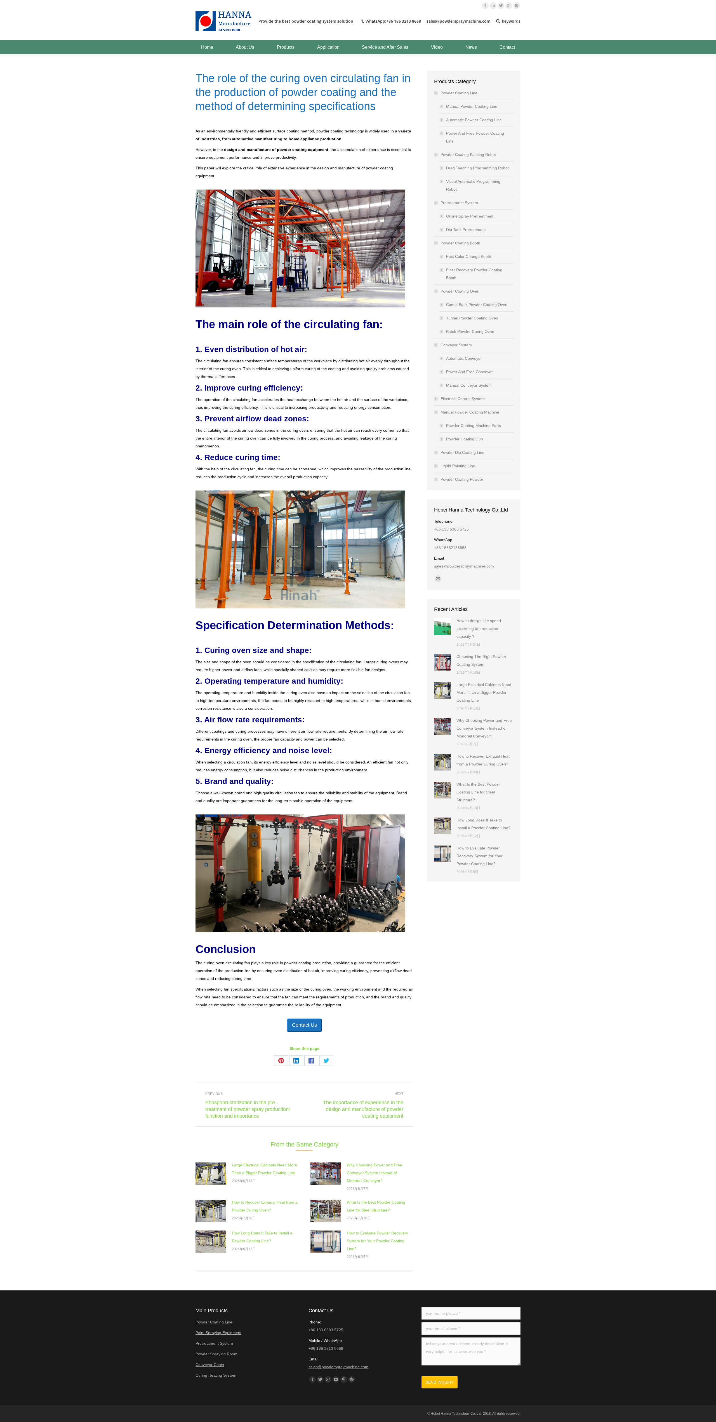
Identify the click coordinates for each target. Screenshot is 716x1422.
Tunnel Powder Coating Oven (472, 318)
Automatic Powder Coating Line (474, 120)
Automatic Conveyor (464, 358)
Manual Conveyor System (469, 385)
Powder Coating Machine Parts (473, 425)
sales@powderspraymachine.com (338, 1367)
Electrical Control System (463, 398)
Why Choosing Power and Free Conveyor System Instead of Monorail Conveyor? (374, 1173)
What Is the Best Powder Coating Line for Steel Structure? (376, 1206)
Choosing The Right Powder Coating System (481, 660)
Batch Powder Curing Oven (470, 331)
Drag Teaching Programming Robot (477, 168)
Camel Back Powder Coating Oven (476, 304)
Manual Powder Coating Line (471, 106)
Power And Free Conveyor (469, 372)
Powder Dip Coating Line (462, 452)
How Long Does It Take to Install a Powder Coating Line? (262, 1237)
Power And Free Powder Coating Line (475, 137)
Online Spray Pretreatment (469, 216)
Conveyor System (456, 345)
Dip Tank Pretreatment (466, 229)
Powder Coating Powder (462, 479)
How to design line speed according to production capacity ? (478, 628)
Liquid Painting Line (458, 466)
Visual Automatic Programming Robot (473, 185)
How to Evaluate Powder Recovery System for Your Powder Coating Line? (377, 1241)
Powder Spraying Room (216, 1354)
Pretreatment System (459, 202)
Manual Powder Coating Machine (470, 412)
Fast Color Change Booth (468, 256)
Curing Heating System (216, 1375)
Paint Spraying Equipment (218, 1332)
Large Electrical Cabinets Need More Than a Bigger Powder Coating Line (264, 1169)
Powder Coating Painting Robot (468, 154)
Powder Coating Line (459, 93)
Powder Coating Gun (464, 439)
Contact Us (304, 1025)
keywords (511, 21)
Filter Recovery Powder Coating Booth (474, 274)
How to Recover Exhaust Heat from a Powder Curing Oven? (265, 1206)
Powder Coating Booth (460, 243)
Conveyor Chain (210, 1364)
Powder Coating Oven (460, 291)
